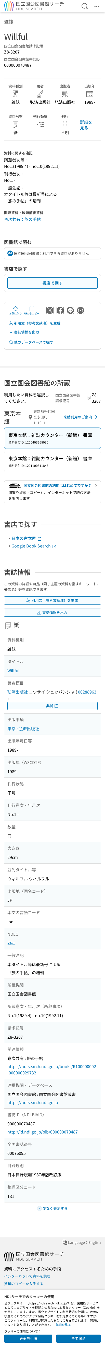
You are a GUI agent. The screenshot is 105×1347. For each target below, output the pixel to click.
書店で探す (52, 283)
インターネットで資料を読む (27, 1276)
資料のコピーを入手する (23, 1283)
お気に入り (15, 313)
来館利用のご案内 (77, 416)
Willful (13, 670)
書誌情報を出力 (26, 331)
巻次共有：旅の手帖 (22, 219)
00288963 (87, 692)
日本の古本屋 (24, 538)
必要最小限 (28, 1338)
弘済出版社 (17, 692)
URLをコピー (32, 313)
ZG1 (11, 943)
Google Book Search (31, 546)
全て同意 (78, 1338)
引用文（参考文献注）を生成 (37, 323)
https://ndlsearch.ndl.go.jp (32, 1102)
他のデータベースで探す (33, 342)
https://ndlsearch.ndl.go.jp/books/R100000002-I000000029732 (52, 1069)
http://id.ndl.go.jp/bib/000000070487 (42, 1132)
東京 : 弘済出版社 (23, 728)
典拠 (49, 705)
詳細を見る (86, 125)
